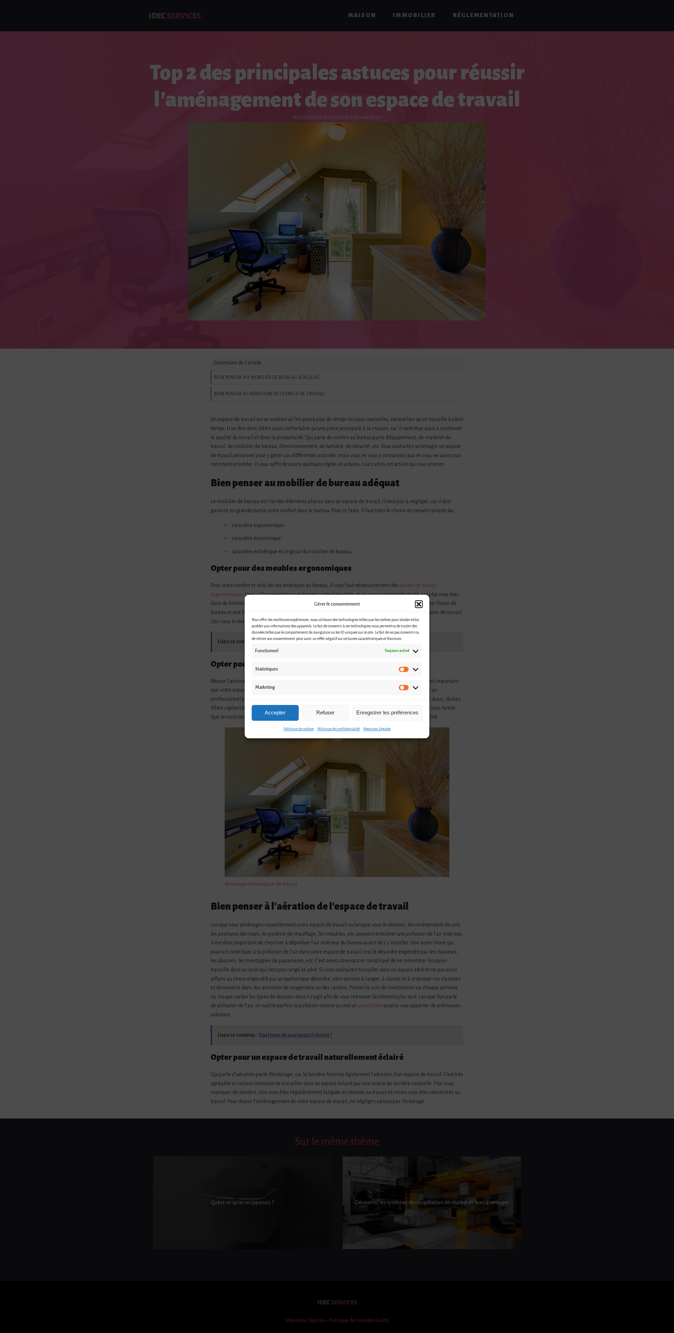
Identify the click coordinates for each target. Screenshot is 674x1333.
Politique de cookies (299, 729)
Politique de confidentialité (338, 729)
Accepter (275, 712)
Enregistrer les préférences (387, 712)
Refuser (325, 712)
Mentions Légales (377, 729)
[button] (418, 604)
